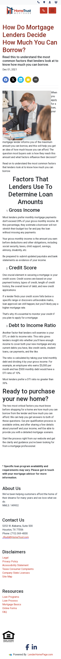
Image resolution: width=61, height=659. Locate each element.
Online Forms (9, 608)
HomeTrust (18, 537)
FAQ (4, 612)
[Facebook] (27, 647)
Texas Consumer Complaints (18, 569)
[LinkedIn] (34, 647)
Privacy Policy (10, 561)
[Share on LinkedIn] (21, 80)
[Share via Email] (28, 80)
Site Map (7, 576)
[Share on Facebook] (6, 80)
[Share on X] (13, 80)
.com (26, 537)
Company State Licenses (16, 572)
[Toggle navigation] (52, 10)
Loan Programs (10, 596)
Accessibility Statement (15, 565)
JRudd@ (7, 537)
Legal (5, 557)
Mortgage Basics (11, 604)
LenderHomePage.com (40, 654)
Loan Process (10, 600)
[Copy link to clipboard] (36, 80)
